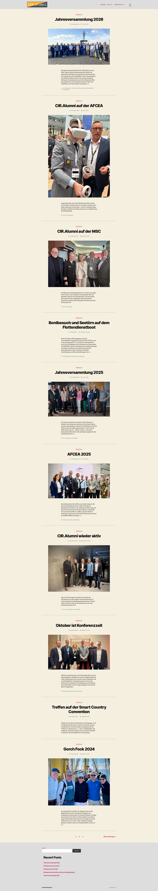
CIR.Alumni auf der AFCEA (79, 105)
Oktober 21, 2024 (86, 630)
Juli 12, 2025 (86, 377)
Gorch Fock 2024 (78, 749)
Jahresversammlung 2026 (79, 19)
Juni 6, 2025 (85, 459)
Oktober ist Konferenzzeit (79, 625)
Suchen (43, 848)
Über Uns (109, 4)
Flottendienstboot (67, 356)
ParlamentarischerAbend (87, 88)
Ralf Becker (74, 332)
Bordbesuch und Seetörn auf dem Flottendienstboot (79, 325)
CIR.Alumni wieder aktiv (79, 535)
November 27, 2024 (85, 540)
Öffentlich (79, 14)
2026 (64, 88)
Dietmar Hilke (76, 24)
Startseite (103, 4)
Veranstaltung (66, 89)
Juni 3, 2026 (85, 110)
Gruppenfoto (69, 88)
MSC (64, 306)
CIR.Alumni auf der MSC (79, 231)
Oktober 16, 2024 (86, 716)
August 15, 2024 (85, 754)
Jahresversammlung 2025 (79, 372)
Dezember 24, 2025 (85, 332)
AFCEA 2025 (79, 454)
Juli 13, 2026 (86, 24)
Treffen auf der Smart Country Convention (79, 709)
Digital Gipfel (66, 691)
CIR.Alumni (49, 887)
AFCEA (64, 215)
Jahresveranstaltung (76, 88)
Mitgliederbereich (119, 4)
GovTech (65, 609)
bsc (63, 438)
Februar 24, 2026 (86, 236)
